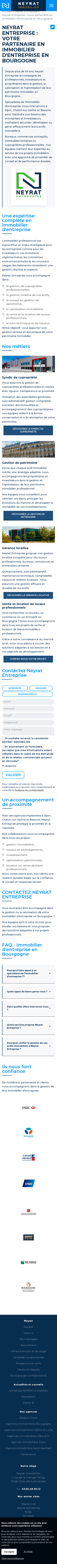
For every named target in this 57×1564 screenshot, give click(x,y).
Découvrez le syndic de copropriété (28, 430)
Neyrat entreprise (28, 1508)
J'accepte (9, 1552)
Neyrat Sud (28, 1504)
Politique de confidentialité (29, 790)
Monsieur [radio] (15, 688)
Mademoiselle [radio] (27, 694)
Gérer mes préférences (12, 1558)
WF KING (28, 1516)
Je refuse (28, 1551)
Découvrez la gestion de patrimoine (28, 515)
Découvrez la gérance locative (28, 595)
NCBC (28, 1512)
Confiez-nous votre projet (28, 659)
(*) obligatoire (9, 766)
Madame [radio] (41, 688)
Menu (51, 5)
